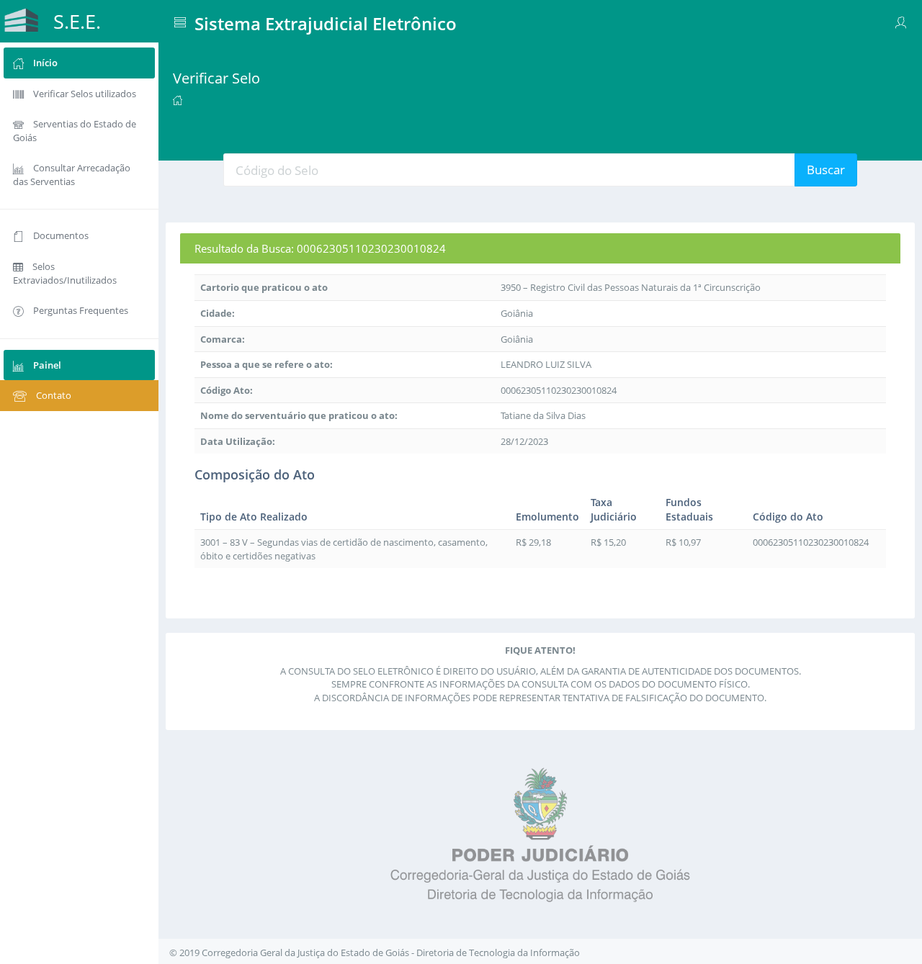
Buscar (826, 169)
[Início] (177, 99)
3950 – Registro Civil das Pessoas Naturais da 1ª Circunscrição (631, 287)
